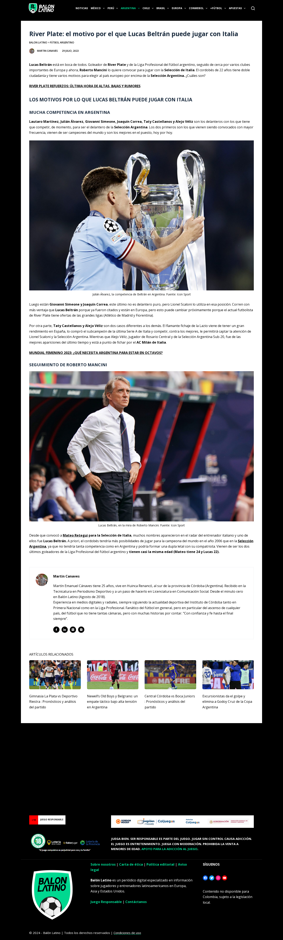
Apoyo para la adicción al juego (169, 849)
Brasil (160, 8)
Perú (111, 8)
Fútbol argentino (62, 42)
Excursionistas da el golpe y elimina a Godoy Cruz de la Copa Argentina (227, 701)
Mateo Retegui (75, 535)
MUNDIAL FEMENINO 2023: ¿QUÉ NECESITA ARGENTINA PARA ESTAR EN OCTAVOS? (96, 352)
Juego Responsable (106, 901)
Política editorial (160, 864)
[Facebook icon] (56, 630)
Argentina (128, 8)
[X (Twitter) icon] (73, 630)
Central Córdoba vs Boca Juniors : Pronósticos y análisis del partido (170, 701)
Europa (177, 8)
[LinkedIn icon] (65, 630)
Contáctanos (136, 901)
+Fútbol (216, 8)
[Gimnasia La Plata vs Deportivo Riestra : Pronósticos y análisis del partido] (55, 674)
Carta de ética (131, 864)
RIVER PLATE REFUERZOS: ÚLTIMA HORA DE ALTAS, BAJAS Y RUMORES (84, 86)
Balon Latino (38, 42)
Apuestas (235, 8)
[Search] (253, 8)
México (96, 8)
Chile (146, 8)
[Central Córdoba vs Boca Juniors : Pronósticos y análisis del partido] (170, 674)
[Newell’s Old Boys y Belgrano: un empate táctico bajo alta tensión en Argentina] (113, 674)
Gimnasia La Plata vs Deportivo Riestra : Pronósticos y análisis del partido (53, 701)
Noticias (82, 8)
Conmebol (196, 8)
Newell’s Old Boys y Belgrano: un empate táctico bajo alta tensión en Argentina (112, 701)
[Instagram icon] (81, 630)
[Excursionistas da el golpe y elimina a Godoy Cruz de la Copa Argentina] (228, 674)
